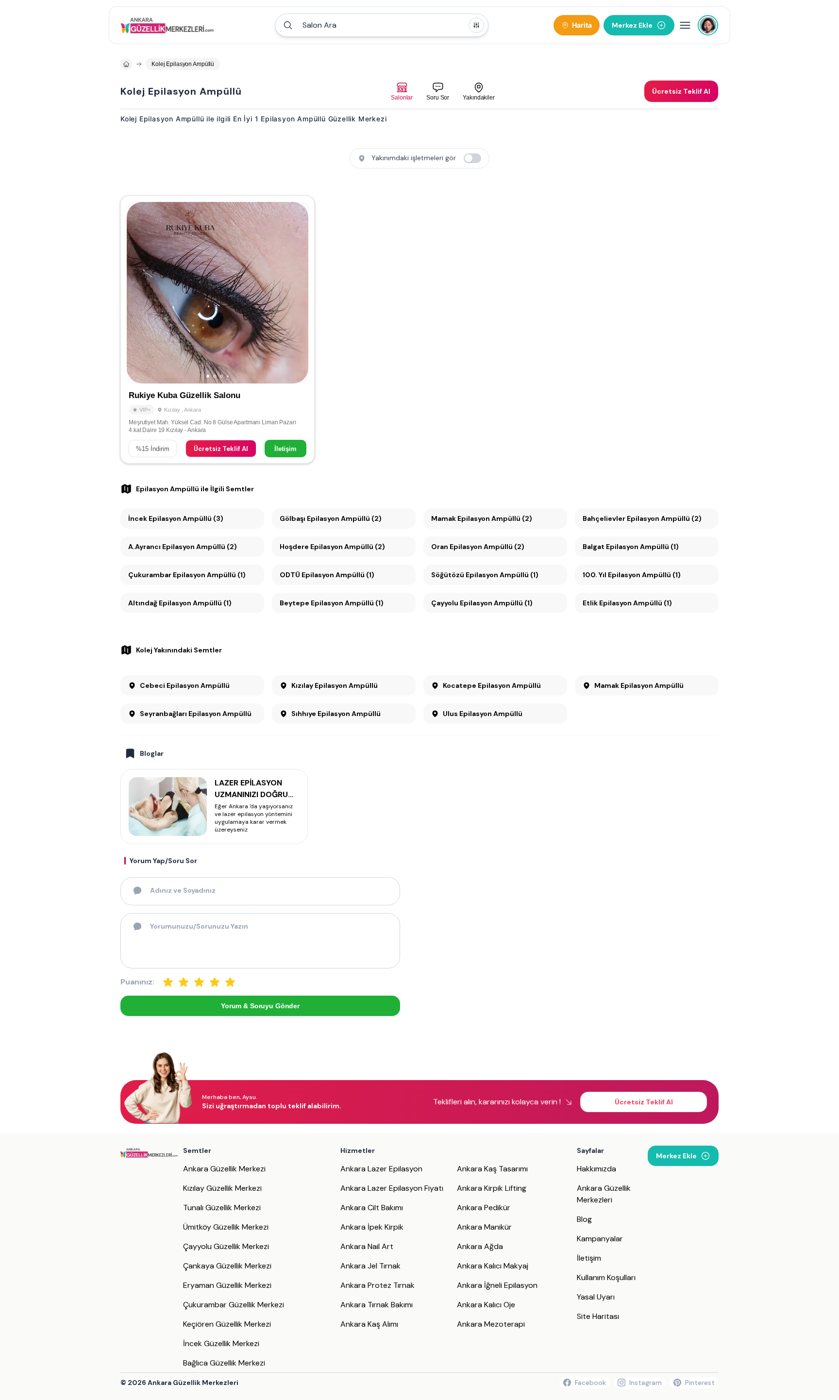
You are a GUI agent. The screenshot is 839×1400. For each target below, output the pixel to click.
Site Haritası (598, 1316)
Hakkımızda (596, 1169)
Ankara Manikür (484, 1227)
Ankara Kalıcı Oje (486, 1305)
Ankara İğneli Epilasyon (497, 1285)
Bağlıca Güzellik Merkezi (224, 1363)
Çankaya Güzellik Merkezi (227, 1266)
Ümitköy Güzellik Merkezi (225, 1227)
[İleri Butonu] (138, 292)
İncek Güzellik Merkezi (221, 1343)
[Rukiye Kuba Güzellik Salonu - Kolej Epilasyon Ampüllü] (217, 329)
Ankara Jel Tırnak (370, 1266)
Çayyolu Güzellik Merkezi (226, 1246)
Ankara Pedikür (483, 1207)
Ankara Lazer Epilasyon (381, 1169)
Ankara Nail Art (366, 1246)
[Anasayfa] (126, 64)
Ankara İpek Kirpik (371, 1227)
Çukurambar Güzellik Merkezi (233, 1305)
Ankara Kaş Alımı (369, 1324)
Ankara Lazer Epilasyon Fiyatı (391, 1188)
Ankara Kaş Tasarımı (492, 1169)
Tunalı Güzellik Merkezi (222, 1207)
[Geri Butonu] (296, 292)
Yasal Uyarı (596, 1297)
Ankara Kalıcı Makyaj (492, 1266)
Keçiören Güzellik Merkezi (227, 1324)
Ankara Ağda (480, 1246)
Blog (584, 1219)
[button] (381, 25)
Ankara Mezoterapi (491, 1324)
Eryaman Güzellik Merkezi (227, 1285)
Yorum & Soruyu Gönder (260, 1006)
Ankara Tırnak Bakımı (376, 1305)
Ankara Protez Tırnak (377, 1285)
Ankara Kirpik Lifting (491, 1188)
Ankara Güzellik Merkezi (224, 1169)
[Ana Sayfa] (167, 25)
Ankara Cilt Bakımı (371, 1207)
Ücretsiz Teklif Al (221, 449)
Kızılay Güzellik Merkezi (222, 1188)
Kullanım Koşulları (606, 1277)
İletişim (285, 448)
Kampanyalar (600, 1238)
